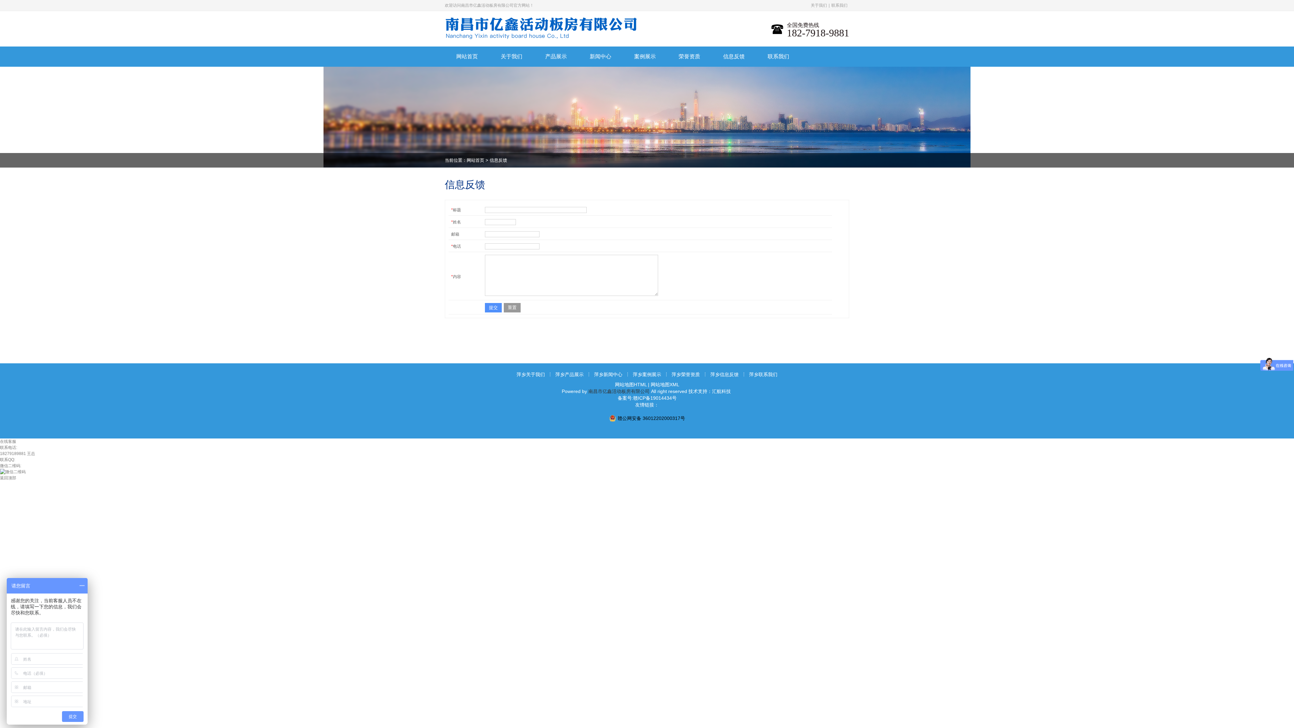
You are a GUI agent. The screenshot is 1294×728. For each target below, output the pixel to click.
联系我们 (839, 5)
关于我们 (819, 5)
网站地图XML (665, 384)
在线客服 (8, 441)
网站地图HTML (631, 384)
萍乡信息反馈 (724, 374)
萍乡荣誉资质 (686, 374)
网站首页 (475, 160)
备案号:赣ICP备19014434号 (647, 398)
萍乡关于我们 (531, 374)
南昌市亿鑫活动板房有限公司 (619, 391)
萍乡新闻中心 (608, 374)
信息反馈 (498, 160)
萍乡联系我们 (763, 374)
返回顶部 (8, 478)
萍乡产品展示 (569, 374)
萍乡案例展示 (647, 374)
